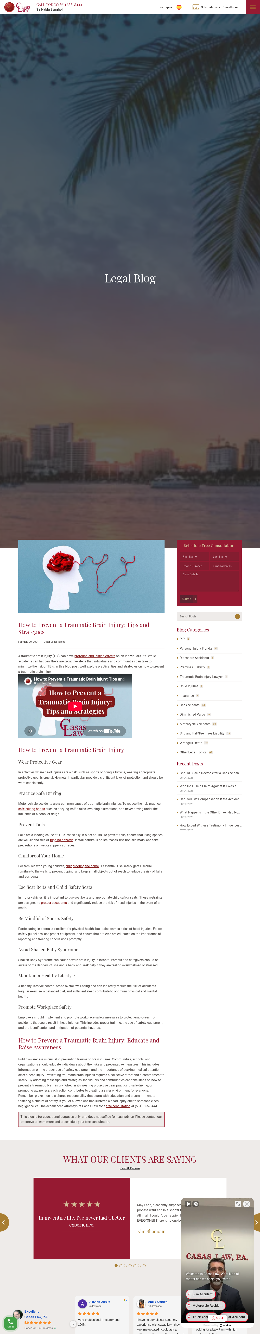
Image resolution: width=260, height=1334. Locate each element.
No (123, 677)
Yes (136, 677)
